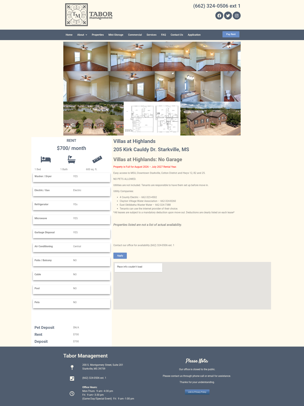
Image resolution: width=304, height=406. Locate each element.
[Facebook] (219, 15)
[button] (82, 35)
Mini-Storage (115, 34)
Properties (98, 34)
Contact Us (177, 34)
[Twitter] (228, 15)
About (80, 34)
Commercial (135, 34)
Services (151, 34)
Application (194, 34)
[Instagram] (237, 15)
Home (69, 34)
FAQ (163, 34)
